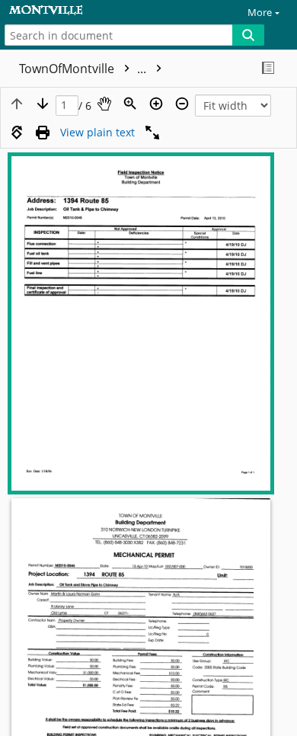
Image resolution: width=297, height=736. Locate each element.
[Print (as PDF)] (43, 133)
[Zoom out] (182, 104)
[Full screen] (152, 133)
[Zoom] (130, 104)
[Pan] (104, 104)
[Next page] (43, 104)
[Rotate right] (17, 133)
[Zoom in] (156, 104)
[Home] (65, 10)
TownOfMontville (84, 68)
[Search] (248, 35)
